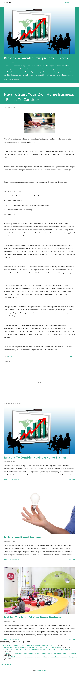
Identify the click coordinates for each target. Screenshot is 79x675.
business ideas (12, 356)
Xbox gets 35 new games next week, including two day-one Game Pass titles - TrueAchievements (38, 649)
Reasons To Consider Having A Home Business (36, 58)
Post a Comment (14, 79)
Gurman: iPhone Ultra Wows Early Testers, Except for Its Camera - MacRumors (32, 647)
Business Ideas (5, 664)
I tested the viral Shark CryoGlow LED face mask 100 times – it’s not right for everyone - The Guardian (40, 653)
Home (2, 662)
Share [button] (5, 79)
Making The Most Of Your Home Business (32, 617)
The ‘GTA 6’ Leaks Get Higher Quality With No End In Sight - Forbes (27, 645)
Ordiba (7, 2)
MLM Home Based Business (23, 537)
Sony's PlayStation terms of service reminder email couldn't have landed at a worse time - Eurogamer (40, 657)
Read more (72, 479)
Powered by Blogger (40, 670)
